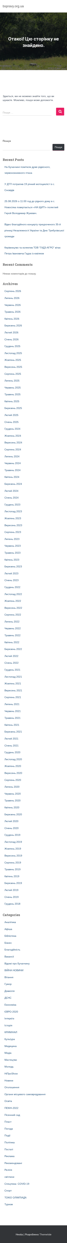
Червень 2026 (12, 305)
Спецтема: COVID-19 (16, 1183)
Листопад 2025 (13, 353)
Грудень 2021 (12, 669)
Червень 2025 (12, 387)
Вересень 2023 (13, 525)
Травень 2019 (12, 869)
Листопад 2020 (13, 759)
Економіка (10, 1004)
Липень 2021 (11, 704)
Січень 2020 (11, 828)
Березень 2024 (13, 483)
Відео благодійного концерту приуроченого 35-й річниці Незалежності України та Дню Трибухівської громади (34, 230)
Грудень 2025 (12, 346)
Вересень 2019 (13, 855)
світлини (9, 1176)
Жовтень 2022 (12, 600)
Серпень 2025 (12, 373)
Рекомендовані (13, 1163)
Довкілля (9, 991)
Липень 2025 (11, 380)
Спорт (8, 1190)
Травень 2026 (12, 311)
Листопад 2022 (13, 594)
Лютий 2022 (11, 656)
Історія (8, 1025)
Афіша (8, 929)
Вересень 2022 (13, 607)
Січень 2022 (11, 662)
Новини (8, 1080)
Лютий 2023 (11, 573)
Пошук (7, 140)
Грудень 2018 (12, 903)
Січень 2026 (11, 339)
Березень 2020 (13, 814)
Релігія (8, 1169)
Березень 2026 (13, 325)
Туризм (8, 1204)
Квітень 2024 (11, 477)
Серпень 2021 (12, 697)
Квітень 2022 (11, 642)
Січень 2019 (11, 897)
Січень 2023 (11, 580)
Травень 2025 (12, 394)
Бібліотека (10, 935)
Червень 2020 (12, 793)
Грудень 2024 (12, 428)
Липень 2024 (11, 456)
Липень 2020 (11, 786)
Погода (8, 1128)
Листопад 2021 (13, 676)
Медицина (10, 1046)
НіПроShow (11, 1073)
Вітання (8, 977)
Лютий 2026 (11, 332)
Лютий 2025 (11, 415)
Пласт (7, 1121)
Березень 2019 (13, 883)
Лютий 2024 (11, 490)
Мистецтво (10, 1059)
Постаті (8, 1149)
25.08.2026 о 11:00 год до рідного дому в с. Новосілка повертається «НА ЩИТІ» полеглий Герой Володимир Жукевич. (31, 207)
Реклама (9, 1156)
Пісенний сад (12, 1115)
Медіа (7, 1052)
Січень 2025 (11, 422)
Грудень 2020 (12, 752)
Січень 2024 (11, 497)
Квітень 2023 (11, 559)
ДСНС (7, 997)
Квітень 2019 (11, 876)
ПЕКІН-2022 (11, 1108)
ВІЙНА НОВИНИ (13, 970)
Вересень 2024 (13, 442)
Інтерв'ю (9, 1018)
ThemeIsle (45, 1234)
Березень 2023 (13, 566)
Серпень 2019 (12, 862)
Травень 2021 (12, 717)
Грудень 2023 (12, 504)
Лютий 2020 (11, 821)
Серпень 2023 (12, 532)
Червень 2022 (12, 628)
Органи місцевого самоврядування (25, 1094)
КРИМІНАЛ (10, 1032)
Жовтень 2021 (12, 683)
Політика (9, 1142)
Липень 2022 (11, 621)
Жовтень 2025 (12, 360)
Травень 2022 (12, 635)
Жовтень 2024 (12, 435)
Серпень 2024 (12, 449)
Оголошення (11, 1087)
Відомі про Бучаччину (17, 963)
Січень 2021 (11, 745)
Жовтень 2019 (12, 848)
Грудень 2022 (12, 587)
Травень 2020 (12, 800)
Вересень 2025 (13, 366)
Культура (9, 1039)
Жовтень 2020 (12, 766)
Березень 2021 (13, 731)
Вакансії (9, 956)
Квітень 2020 (11, 807)
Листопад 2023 (13, 511)
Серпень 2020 (12, 780)
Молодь (9, 1066)
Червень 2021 (12, 711)
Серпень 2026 (12, 291)
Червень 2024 (12, 463)
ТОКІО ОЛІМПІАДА (15, 1197)
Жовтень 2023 (12, 518)
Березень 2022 (13, 649)
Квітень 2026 (11, 318)
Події (7, 1135)
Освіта (8, 1101)
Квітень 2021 (11, 724)
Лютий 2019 (11, 890)
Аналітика (10, 922)
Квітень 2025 (11, 401)
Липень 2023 (11, 539)
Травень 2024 (12, 470)
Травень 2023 (12, 552)
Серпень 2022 (12, 614)
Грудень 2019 (12, 834)
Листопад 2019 (13, 841)
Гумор (8, 984)
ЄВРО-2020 (11, 1011)
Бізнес (8, 942)
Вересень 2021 (13, 690)
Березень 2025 (13, 408)
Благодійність (12, 949)
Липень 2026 (11, 298)
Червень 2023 (12, 545)
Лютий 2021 (11, 738)
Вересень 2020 (13, 773)
